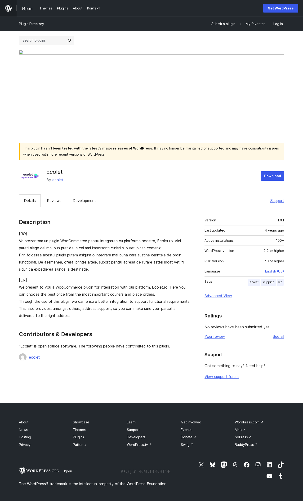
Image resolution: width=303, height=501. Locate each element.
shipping (268, 282)
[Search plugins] (69, 40)
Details (30, 200)
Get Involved (191, 422)
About (23, 422)
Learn (131, 422)
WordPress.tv (139, 445)
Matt (240, 430)
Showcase (81, 422)
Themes (79, 430)
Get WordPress (281, 8)
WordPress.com (249, 422)
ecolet (57, 179)
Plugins (78, 437)
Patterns (79, 445)
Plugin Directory (31, 24)
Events (186, 430)
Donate (188, 437)
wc (280, 282)
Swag (187, 445)
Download (272, 176)
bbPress (243, 437)
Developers (136, 437)
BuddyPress (246, 445)
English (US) (274, 271)
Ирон (68, 471)
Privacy (25, 445)
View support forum (222, 376)
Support (277, 200)
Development (84, 200)
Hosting (25, 437)
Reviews (54, 200)
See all (278, 336)
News (23, 430)
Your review (215, 336)
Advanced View (218, 295)
